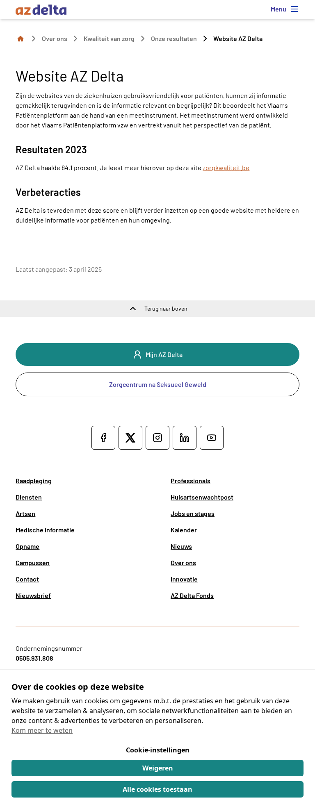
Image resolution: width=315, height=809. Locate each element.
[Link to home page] (20, 38)
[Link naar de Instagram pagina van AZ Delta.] (157, 438)
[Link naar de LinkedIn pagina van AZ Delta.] (184, 438)
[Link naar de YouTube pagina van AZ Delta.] (212, 438)
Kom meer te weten (42, 730)
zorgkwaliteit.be (226, 167)
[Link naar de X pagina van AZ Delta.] (130, 438)
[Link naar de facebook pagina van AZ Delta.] (103, 438)
